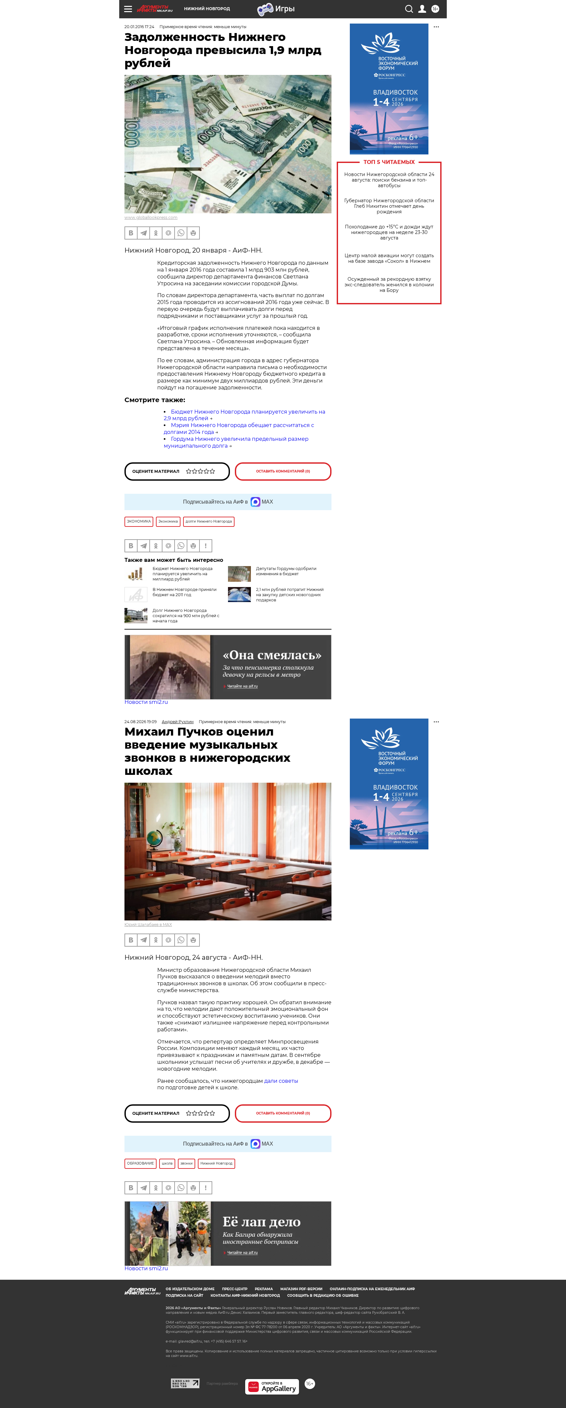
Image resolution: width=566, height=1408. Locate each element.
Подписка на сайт (184, 1295)
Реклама (264, 1289)
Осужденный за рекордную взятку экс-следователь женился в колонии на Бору (389, 284)
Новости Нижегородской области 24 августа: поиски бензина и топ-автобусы (389, 180)
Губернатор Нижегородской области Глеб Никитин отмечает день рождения (389, 206)
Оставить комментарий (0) (283, 471)
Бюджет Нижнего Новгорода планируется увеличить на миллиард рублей (183, 573)
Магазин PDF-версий (301, 1289)
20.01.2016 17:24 (139, 26)
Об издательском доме (190, 1289)
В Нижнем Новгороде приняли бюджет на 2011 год (185, 592)
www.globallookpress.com (151, 217)
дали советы (281, 1081)
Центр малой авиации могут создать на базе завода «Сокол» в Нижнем (389, 258)
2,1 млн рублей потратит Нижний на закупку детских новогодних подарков (290, 594)
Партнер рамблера (222, 1383)
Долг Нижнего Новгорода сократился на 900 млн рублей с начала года (186, 615)
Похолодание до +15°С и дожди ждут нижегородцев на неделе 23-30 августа (389, 232)
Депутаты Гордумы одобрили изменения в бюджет (286, 571)
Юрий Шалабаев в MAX (148, 924)
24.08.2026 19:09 (140, 721)
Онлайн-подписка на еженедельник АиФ (372, 1289)
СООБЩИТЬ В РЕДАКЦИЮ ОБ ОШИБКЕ (323, 1295)
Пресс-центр (234, 1289)
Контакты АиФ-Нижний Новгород (245, 1295)
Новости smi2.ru (146, 702)
